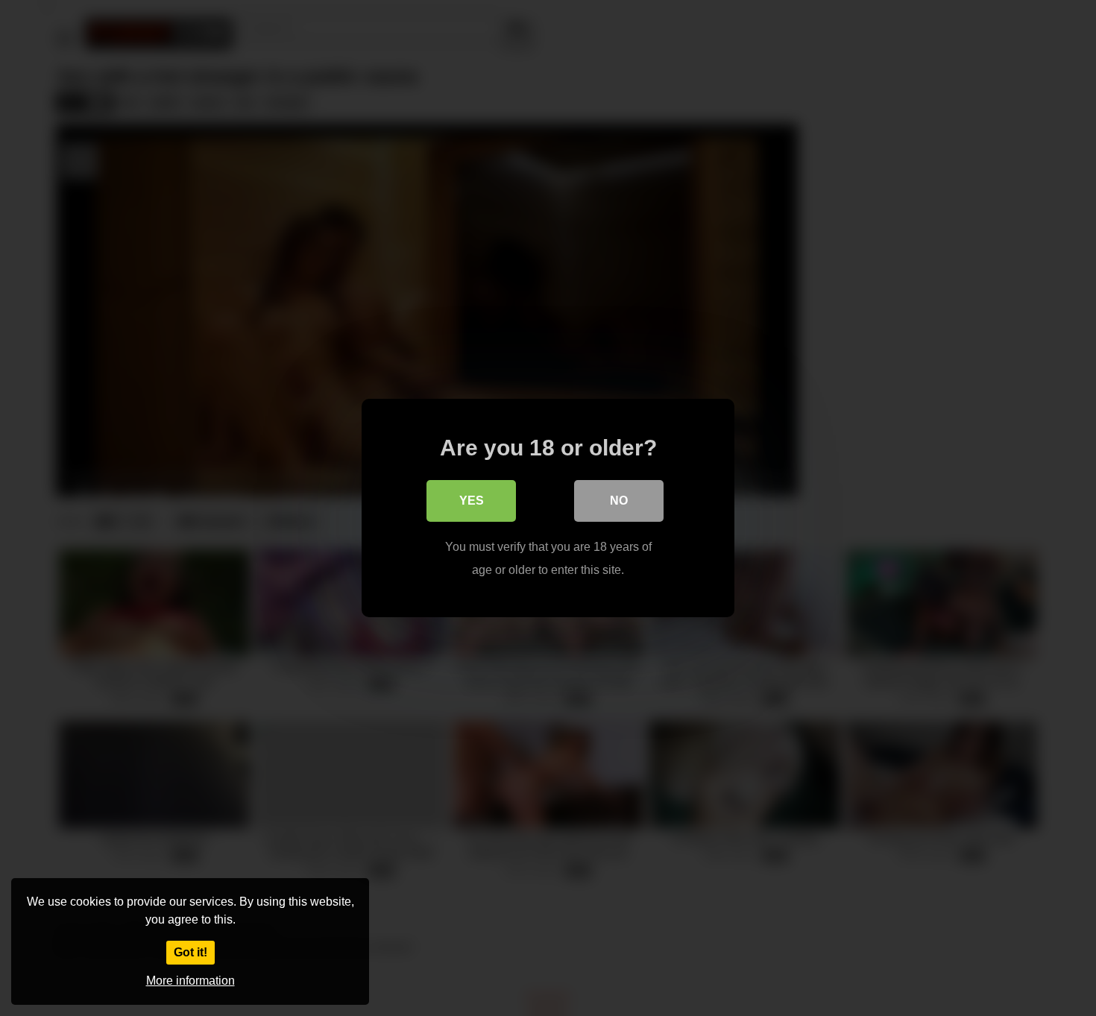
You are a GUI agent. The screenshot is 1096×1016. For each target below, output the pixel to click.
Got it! (190, 952)
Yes (471, 500)
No (619, 500)
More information (190, 980)
